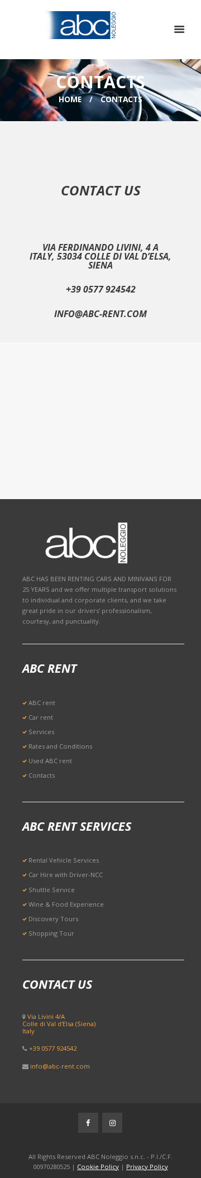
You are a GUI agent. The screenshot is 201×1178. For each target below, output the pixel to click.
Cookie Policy (98, 1166)
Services (41, 731)
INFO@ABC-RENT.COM (100, 314)
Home (70, 99)
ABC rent (41, 702)
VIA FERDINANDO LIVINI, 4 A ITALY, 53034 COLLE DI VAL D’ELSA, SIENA (100, 256)
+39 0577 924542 (101, 289)
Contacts (41, 775)
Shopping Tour (51, 933)
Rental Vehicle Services (63, 860)
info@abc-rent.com (60, 1066)
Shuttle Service (51, 889)
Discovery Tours (53, 918)
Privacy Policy (147, 1166)
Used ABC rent (50, 760)
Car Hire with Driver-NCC (65, 874)
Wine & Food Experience (66, 904)
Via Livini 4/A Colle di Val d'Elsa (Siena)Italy (58, 1023)
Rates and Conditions (60, 746)
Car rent (40, 717)
